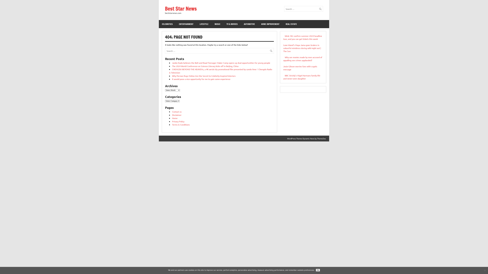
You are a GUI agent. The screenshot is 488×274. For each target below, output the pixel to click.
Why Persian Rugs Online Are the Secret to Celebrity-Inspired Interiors (204, 76)
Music (217, 24)
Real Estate (291, 24)
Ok (318, 270)
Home (175, 118)
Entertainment (186, 24)
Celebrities (167, 24)
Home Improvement (270, 24)
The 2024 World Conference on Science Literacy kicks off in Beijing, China (205, 66)
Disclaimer (176, 115)
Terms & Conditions (181, 124)
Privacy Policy (178, 121)
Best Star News (181, 8)
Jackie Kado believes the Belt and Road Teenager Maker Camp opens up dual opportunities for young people (221, 63)
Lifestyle (204, 24)
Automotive (249, 24)
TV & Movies (232, 24)
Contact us (177, 111)
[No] (485, 270)
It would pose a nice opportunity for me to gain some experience (201, 79)
